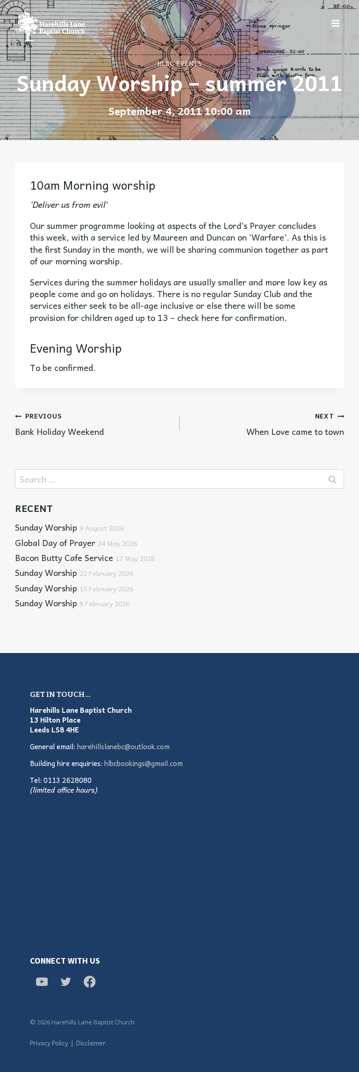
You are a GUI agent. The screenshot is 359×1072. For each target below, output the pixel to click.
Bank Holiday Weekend (59, 423)
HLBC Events (180, 63)
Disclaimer (91, 1043)
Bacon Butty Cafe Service (85, 557)
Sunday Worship (69, 527)
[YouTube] (42, 982)
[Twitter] (66, 982)
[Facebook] (89, 982)
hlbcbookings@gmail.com (143, 763)
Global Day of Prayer (76, 542)
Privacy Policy (49, 1043)
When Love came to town (295, 423)
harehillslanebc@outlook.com (123, 746)
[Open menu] (335, 23)
